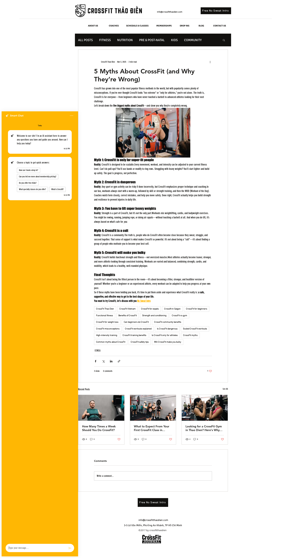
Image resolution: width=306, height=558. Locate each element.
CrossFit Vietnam (127, 309)
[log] (40, 331)
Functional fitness (104, 315)
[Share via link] (118, 361)
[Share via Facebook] (95, 361)
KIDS (174, 40)
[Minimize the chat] (71, 115)
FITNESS (105, 40)
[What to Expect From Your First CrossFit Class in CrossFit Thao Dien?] (153, 408)
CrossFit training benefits (134, 335)
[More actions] (210, 62)
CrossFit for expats (150, 309)
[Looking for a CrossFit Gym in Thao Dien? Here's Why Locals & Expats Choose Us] (205, 408)
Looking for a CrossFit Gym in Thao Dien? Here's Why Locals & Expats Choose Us (204, 428)
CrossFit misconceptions (108, 329)
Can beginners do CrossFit (136, 322)
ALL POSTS (85, 40)
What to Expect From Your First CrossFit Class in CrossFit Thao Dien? (151, 428)
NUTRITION (125, 40)
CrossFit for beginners (196, 309)
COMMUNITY (193, 40)
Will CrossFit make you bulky (167, 342)
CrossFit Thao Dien (105, 309)
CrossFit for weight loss (107, 322)
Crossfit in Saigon (172, 309)
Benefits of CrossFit (127, 315)
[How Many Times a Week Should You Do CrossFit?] (101, 408)
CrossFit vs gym (179, 315)
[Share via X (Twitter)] (103, 361)
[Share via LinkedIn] (111, 361)
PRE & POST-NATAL (152, 40)
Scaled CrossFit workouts (195, 329)
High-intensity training (106, 335)
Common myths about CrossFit (110, 342)
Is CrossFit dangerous (167, 329)
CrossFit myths (190, 335)
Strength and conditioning (154, 315)
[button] (223, 40)
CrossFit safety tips (140, 342)
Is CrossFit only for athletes (165, 335)
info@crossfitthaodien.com (169, 12)
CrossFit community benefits (167, 322)
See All (225, 389)
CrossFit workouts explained (138, 329)
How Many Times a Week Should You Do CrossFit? (99, 428)
